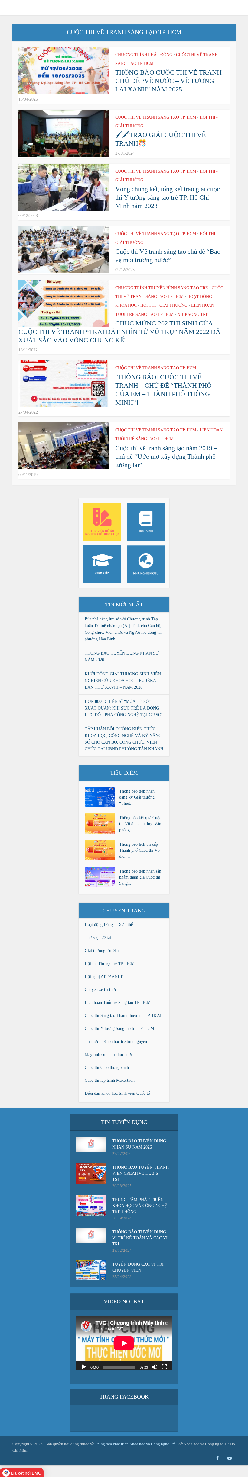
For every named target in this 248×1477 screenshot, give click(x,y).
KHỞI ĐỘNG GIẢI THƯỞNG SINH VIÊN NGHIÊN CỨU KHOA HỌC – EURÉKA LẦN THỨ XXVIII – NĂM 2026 (123, 681)
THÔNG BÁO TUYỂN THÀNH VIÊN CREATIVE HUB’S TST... (140, 1173)
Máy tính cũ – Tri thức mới (108, 1054)
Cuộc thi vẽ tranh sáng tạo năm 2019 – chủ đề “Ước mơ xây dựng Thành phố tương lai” (166, 456)
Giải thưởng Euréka (102, 950)
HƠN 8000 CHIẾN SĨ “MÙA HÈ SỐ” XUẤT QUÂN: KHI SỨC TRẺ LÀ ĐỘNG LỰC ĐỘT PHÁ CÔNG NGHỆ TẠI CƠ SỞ (123, 708)
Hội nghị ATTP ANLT (104, 976)
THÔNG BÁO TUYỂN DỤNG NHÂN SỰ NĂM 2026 (139, 1144)
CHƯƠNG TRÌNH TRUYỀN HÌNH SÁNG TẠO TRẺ (161, 288)
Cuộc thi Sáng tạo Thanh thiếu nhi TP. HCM (123, 1015)
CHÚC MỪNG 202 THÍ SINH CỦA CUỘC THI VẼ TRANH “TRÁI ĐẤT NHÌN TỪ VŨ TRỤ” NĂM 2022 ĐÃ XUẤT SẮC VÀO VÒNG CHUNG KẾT (119, 331)
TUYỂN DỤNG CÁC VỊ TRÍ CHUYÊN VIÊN (138, 1267)
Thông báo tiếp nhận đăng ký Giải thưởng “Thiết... (137, 797)
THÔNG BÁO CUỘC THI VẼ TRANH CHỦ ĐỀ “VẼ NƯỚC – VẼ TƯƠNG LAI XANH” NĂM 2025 (168, 81)
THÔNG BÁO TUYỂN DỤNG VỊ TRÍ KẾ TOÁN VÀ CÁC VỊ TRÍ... (140, 1238)
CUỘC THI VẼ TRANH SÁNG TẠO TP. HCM (155, 117)
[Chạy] (84, 1366)
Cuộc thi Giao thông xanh (107, 1067)
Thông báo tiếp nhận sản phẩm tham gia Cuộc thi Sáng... (140, 877)
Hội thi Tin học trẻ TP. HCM (110, 963)
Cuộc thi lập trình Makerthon (110, 1080)
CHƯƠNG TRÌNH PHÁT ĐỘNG (143, 55)
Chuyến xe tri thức (101, 989)
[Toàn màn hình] (164, 1366)
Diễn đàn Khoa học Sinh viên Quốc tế (117, 1093)
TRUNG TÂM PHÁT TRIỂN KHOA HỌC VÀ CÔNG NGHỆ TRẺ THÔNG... (139, 1205)
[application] (124, 1343)
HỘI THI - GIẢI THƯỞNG (164, 305)
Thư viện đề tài (98, 937)
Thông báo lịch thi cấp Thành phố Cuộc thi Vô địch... (139, 850)
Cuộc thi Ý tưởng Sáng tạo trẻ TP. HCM (119, 1028)
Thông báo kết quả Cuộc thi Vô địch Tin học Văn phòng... (140, 823)
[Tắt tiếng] (155, 1366)
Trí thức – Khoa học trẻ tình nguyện (116, 1041)
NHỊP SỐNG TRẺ (192, 314)
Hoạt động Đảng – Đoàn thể (109, 924)
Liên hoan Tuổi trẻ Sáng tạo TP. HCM (118, 1002)
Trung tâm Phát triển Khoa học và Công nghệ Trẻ (135, 1444)
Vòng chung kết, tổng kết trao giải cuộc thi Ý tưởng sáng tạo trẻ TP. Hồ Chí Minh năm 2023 (167, 197)
